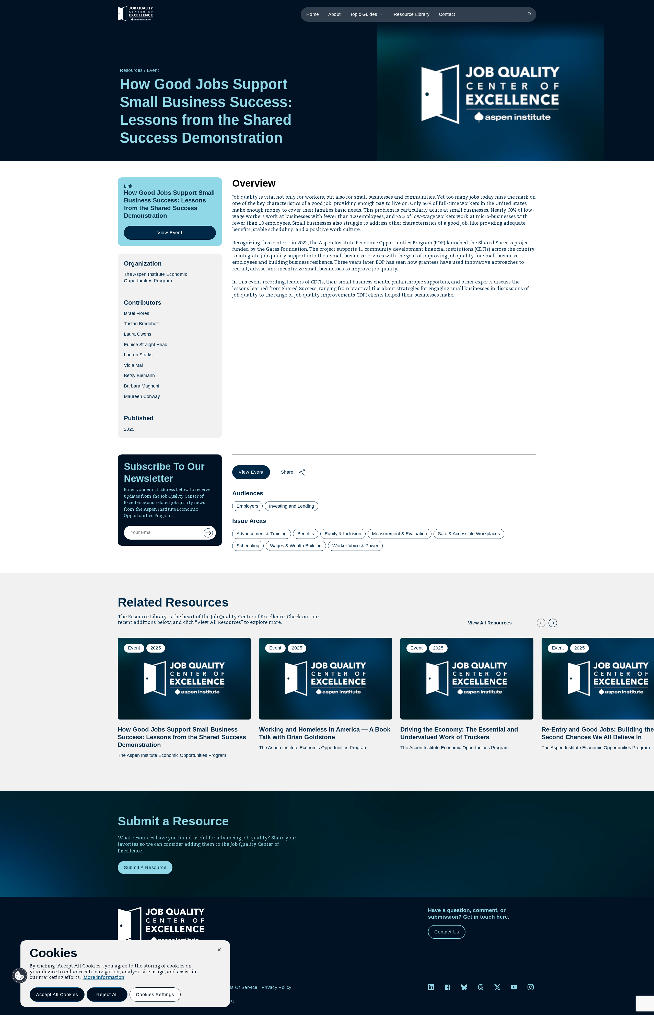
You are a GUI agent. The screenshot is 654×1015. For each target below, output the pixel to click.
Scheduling (248, 545)
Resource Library (411, 14)
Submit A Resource (145, 867)
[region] (125, 973)
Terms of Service (239, 987)
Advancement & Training (262, 533)
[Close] (219, 949)
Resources (131, 70)
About (334, 14)
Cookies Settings (155, 994)
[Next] (549, 619)
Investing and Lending (291, 506)
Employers (247, 506)
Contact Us (446, 931)
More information (103, 977)
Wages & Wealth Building (296, 545)
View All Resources (490, 622)
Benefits (305, 533)
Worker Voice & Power (355, 545)
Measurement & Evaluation (399, 533)
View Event (171, 235)
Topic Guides (363, 14)
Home (312, 14)
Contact (447, 14)
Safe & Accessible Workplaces (469, 533)
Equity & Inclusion (343, 533)
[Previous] (538, 619)
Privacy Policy (276, 987)
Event (153, 70)
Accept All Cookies (57, 994)
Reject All (107, 994)
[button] (19, 975)
